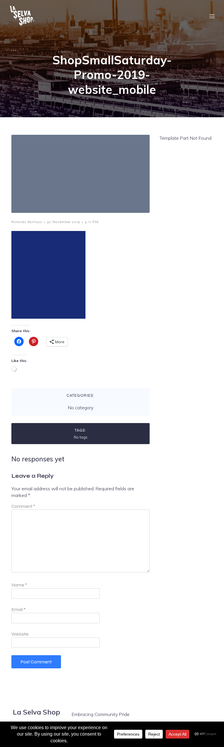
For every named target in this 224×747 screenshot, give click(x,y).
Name (19, 585)
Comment (23, 506)
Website (20, 634)
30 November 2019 (63, 222)
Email (18, 609)
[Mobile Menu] (212, 16)
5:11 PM (92, 222)
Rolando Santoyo (26, 222)
